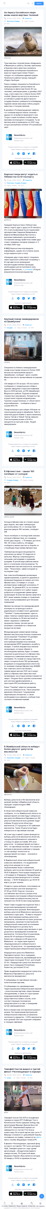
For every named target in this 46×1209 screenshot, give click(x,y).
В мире (17, 21)
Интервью (40, 1206)
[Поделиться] (13, 154)
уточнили (29, 269)
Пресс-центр (22, 1206)
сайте (38, 1137)
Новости (28, 18)
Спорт (9, 1078)
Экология (10, 21)
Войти (39, 3)
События (31, 1206)
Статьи (5, 1206)
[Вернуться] (41, 1196)
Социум (17, 183)
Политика (10, 183)
